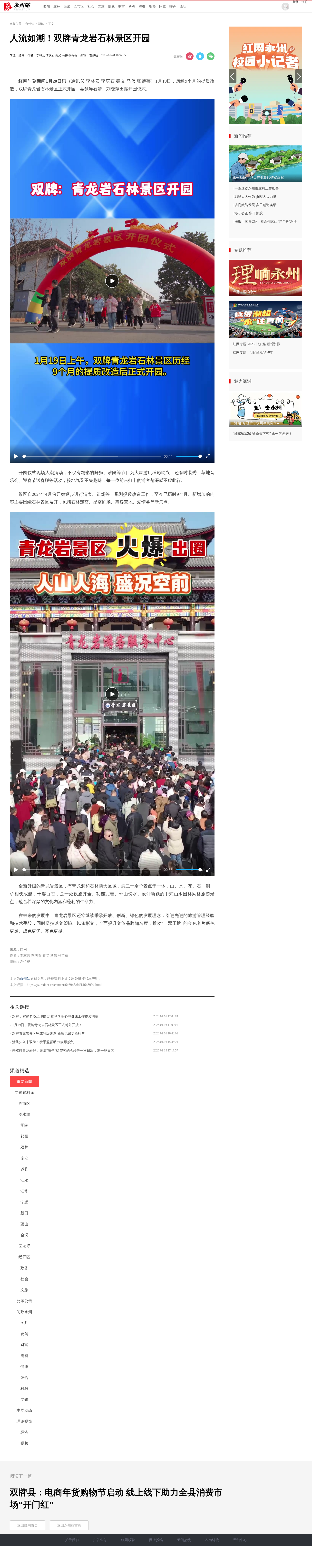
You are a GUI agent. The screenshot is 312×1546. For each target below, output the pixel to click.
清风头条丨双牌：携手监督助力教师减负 (43, 1042)
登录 (295, 2)
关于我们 (72, 1540)
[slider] (91, 456)
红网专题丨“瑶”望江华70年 (253, 352)
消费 (142, 6)
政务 (56, 6)
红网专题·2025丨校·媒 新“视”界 (256, 344)
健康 (111, 6)
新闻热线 (184, 1540)
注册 (304, 2)
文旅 (101, 6)
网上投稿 (156, 1540)
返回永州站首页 (69, 1525)
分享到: (178, 56)
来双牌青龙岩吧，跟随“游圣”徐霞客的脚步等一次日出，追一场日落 (63, 1050)
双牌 (41, 24)
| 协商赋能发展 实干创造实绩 (254, 205)
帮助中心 (240, 1540)
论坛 (183, 6)
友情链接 (212, 1540)
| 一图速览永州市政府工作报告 (256, 188)
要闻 (46, 6)
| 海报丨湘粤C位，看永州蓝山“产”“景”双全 (265, 221)
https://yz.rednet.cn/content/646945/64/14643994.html (64, 985)
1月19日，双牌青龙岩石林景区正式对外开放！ (47, 1025)
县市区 (79, 6)
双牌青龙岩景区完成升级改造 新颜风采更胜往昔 (48, 1033)
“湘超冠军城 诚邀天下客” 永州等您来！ (262, 434)
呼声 (172, 6)
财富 (121, 6)
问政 (162, 6)
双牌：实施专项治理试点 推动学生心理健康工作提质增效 (55, 1016)
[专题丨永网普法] (265, 75)
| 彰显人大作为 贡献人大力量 (254, 197)
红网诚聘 (128, 1540)
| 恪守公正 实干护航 (248, 213)
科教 (131, 6)
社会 (91, 6)
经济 (67, 6)
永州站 (29, 24)
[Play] (112, 281)
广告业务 (100, 1540)
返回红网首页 (27, 1525)
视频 (152, 6)
